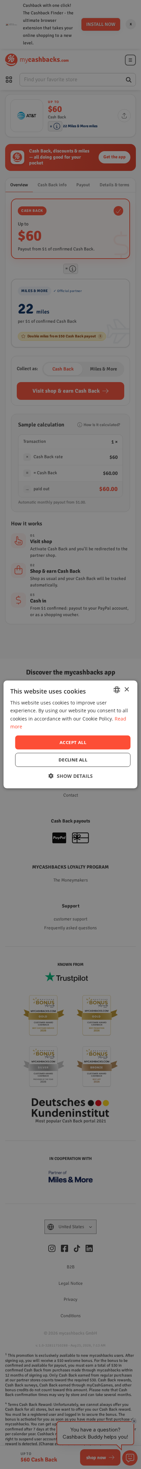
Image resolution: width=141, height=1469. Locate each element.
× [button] (126, 689)
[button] (71, 776)
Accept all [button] (73, 742)
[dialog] (70, 734)
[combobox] (117, 689)
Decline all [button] (73, 760)
